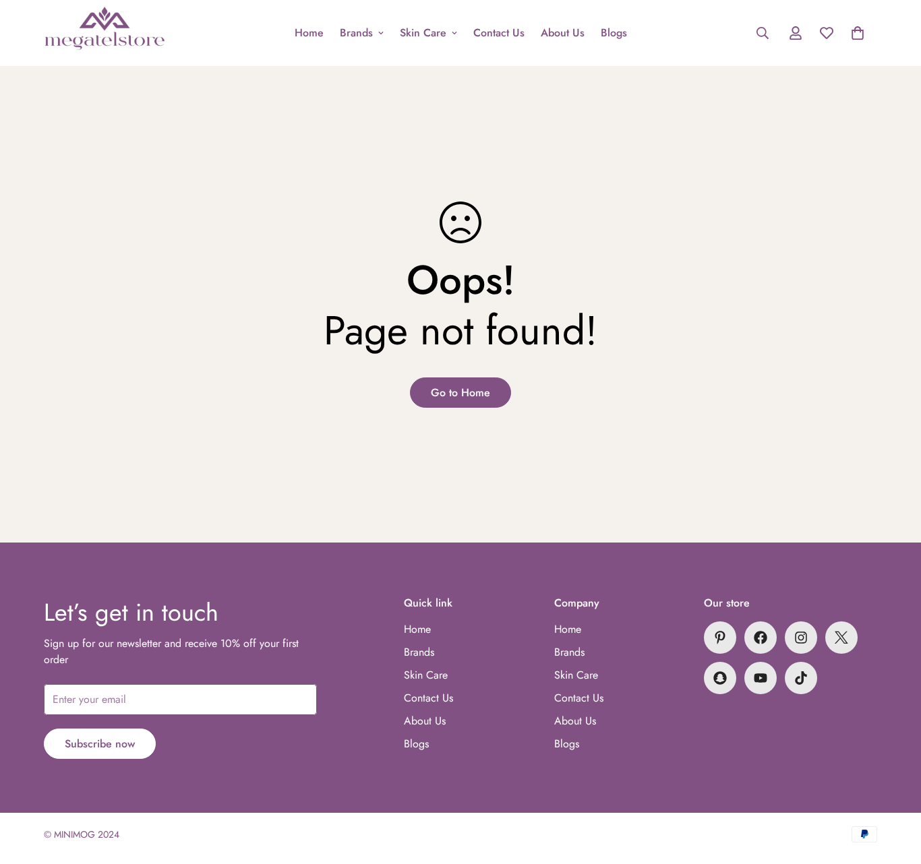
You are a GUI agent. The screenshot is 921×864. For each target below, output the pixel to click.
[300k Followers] (760, 637)
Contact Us (499, 32)
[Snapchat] (720, 678)
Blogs (614, 32)
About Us (563, 32)
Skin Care (423, 32)
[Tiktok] (801, 678)
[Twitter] (841, 637)
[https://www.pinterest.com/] (720, 637)
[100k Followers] (801, 637)
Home (309, 32)
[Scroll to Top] (894, 790)
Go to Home (460, 392)
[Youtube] (760, 678)
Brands (356, 32)
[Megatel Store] (104, 33)
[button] (857, 33)
